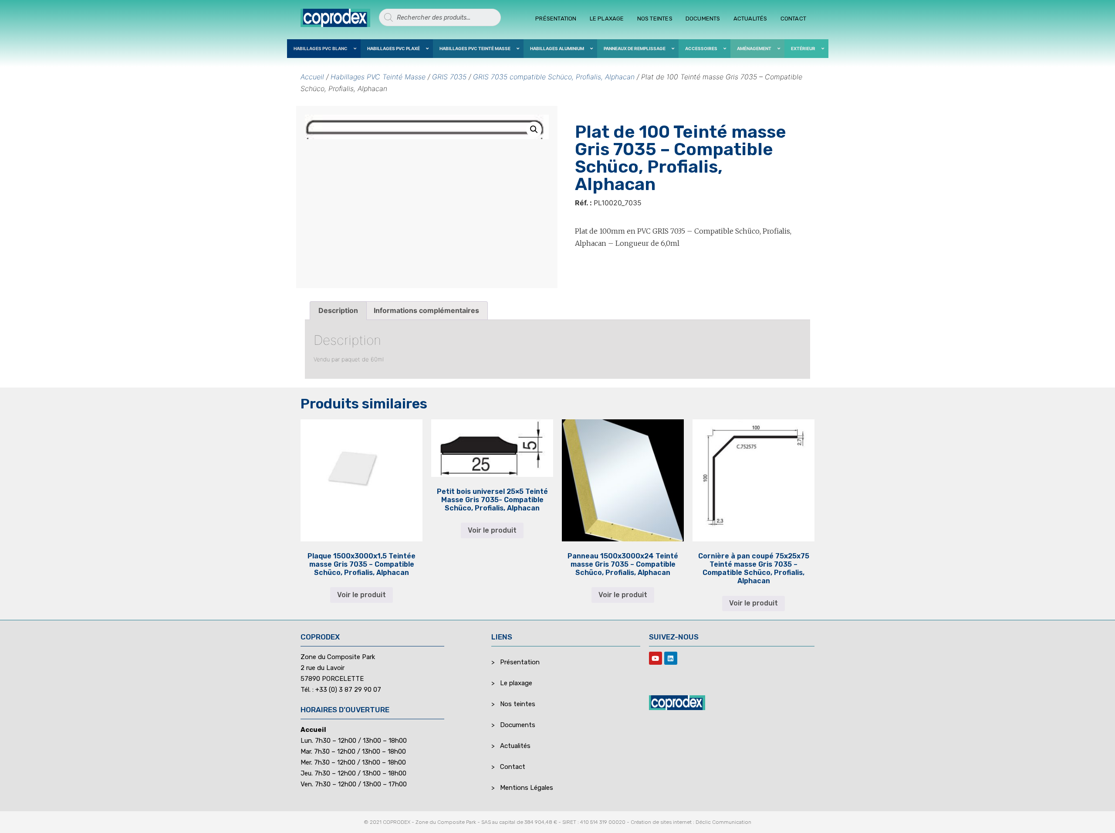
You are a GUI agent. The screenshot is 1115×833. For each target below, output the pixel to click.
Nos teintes (654, 18)
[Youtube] (655, 658)
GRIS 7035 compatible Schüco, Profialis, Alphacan (554, 76)
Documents (703, 18)
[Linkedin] (670, 658)
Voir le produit (361, 595)
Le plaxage (607, 18)
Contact (793, 18)
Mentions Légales (526, 788)
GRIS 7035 (449, 76)
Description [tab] (338, 310)
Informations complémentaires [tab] (426, 310)
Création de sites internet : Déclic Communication (691, 822)
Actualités (750, 18)
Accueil (312, 76)
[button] (534, 129)
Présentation (555, 18)
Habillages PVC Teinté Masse (378, 76)
